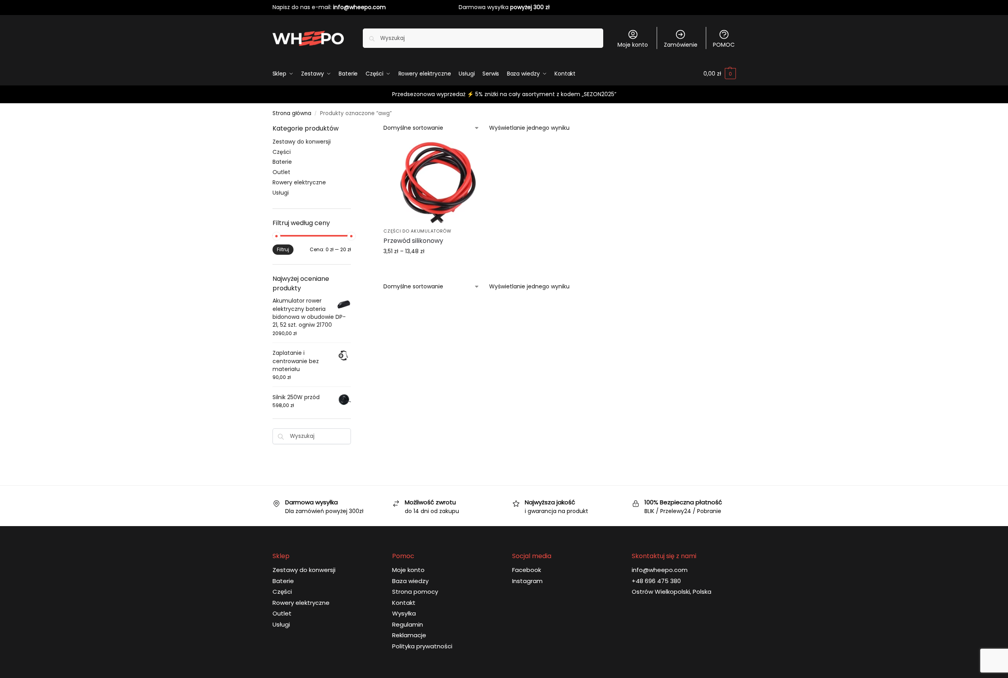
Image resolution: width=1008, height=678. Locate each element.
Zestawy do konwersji (301, 142)
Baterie (282, 162)
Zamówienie (680, 45)
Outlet (281, 172)
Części (281, 152)
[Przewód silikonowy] (438, 182)
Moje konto (632, 45)
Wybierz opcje (438, 268)
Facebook (526, 570)
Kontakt (403, 602)
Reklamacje (409, 635)
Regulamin (407, 624)
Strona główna (291, 113)
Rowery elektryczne (299, 182)
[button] (719, 73)
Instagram (527, 581)
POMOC (724, 45)
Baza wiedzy (410, 581)
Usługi (280, 193)
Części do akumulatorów (417, 231)
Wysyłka (404, 613)
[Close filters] (353, 129)
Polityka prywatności (422, 646)
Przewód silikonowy (413, 240)
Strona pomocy (415, 591)
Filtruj (283, 249)
